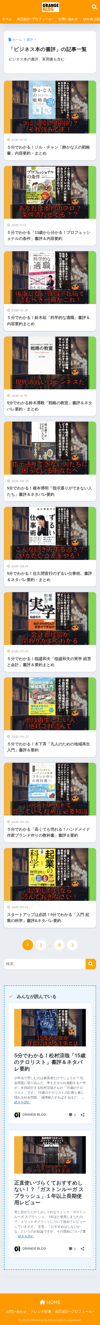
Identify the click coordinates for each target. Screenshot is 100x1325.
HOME (52, 1302)
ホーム (7, 19)
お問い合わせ (68, 19)
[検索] (91, 964)
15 (59, 944)
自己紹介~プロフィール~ (35, 19)
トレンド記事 (40, 1311)
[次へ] (72, 945)
